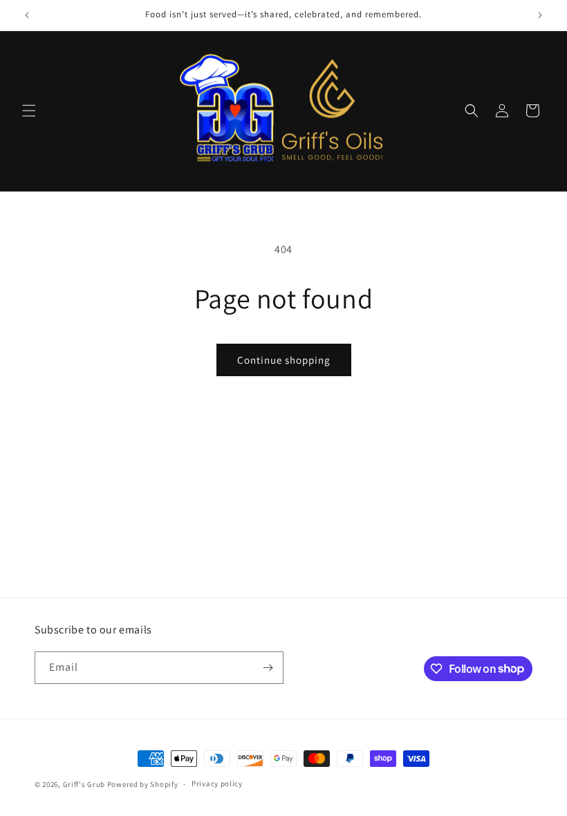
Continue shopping (284, 360)
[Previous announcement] (27, 15)
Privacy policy (217, 783)
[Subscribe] (267, 667)
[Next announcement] (540, 15)
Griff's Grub (84, 784)
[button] (29, 110)
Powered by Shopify (142, 784)
